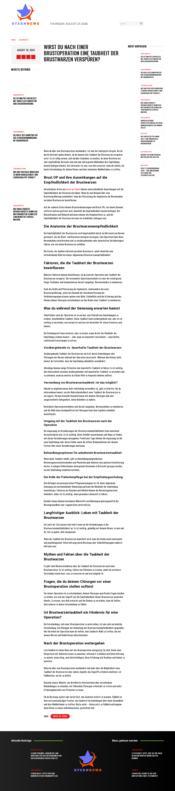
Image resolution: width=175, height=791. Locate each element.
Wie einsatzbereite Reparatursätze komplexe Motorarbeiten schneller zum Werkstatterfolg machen (25, 214)
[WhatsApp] (98, 141)
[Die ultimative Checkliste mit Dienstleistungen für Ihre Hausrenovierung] (26, 83)
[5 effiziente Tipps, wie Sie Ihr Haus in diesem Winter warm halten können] (121, 754)
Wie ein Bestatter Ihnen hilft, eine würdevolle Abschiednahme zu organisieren (150, 140)
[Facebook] (19, 57)
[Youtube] (33, 57)
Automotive (146, 152)
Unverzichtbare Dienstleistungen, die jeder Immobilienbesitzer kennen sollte (151, 124)
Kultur (144, 133)
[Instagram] (23, 57)
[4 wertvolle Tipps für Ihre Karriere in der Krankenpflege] (20, 773)
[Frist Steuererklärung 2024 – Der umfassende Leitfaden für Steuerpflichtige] (133, 171)
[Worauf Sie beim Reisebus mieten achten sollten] (133, 155)
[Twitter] (28, 57)
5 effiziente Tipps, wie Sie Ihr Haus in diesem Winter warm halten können (147, 756)
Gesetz (135, 770)
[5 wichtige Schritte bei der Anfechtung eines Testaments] (121, 773)
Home (13, 39)
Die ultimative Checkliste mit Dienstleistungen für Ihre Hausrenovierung (25, 101)
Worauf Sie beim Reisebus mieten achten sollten (151, 155)
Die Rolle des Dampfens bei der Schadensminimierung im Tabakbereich (25, 138)
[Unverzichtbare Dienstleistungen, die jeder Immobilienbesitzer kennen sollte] (133, 123)
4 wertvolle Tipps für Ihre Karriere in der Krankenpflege (44, 774)
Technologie (19, 168)
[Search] (141, 23)
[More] (106, 141)
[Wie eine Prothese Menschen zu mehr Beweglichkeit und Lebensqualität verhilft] (26, 156)
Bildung (144, 165)
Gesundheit (24, 39)
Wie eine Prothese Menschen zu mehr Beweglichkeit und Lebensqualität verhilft (26, 174)
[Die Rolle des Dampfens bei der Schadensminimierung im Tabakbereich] (26, 120)
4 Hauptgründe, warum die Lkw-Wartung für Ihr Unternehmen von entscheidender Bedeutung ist (46, 756)
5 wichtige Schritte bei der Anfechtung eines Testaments (145, 774)
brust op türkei (60, 716)
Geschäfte (18, 95)
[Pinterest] (90, 141)
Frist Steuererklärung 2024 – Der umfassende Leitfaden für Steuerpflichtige (150, 172)
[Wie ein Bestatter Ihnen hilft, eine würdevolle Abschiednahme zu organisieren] (133, 139)
